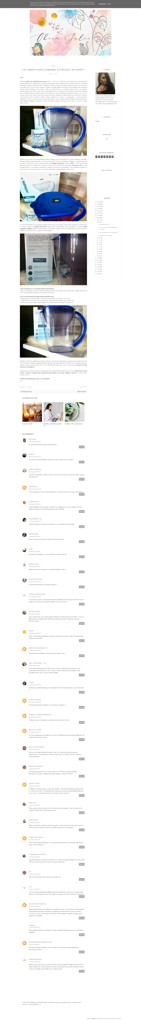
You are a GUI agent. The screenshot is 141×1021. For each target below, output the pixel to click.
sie (99, 242)
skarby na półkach (36, 837)
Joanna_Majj (33, 534)
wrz (100, 240)
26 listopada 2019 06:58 (35, 702)
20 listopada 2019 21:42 (35, 504)
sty (99, 255)
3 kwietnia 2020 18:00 (34, 961)
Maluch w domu (35, 730)
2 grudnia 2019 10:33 (34, 768)
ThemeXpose (99, 1018)
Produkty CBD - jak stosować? (74, 424)
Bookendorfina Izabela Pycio (40, 942)
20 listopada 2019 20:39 (35, 489)
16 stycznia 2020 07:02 (34, 874)
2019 (98, 217)
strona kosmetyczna (37, 594)
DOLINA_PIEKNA (34, 611)
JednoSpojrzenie (35, 959)
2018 (98, 258)
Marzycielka (33, 564)
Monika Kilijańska (36, 766)
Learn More (102, 4)
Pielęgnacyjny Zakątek (37, 854)
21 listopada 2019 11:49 (34, 536)
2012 (98, 271)
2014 (98, 267)
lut (99, 253)
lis (99, 222)
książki (97, 121)
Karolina (32, 803)
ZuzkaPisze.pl (34, 501)
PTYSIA (31, 682)
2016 (98, 262)
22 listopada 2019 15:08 (35, 596)
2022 (98, 211)
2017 (98, 260)
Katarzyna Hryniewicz (37, 904)
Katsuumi (32, 439)
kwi (100, 251)
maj (100, 249)
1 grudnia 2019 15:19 (34, 749)
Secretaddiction (35, 519)
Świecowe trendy (27, 424)
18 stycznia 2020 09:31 (34, 906)
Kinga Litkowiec (35, 699)
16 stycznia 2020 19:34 (34, 889)
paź (100, 238)
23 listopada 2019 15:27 (35, 614)
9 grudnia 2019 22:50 (34, 805)
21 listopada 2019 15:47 (34, 551)
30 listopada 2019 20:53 (35, 732)
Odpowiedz (81, 446)
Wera (31, 549)
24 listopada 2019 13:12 (34, 665)
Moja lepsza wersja (36, 747)
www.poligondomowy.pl (38, 648)
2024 (98, 206)
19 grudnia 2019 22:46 (34, 857)
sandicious (33, 486)
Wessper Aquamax (29, 101)
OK (30, 871)
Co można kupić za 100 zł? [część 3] (108, 232)
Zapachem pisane (35, 579)
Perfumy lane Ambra (103, 224)
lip (99, 244)
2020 (98, 215)
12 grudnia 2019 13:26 (34, 839)
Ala (30, 886)
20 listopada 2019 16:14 (35, 441)
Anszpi (31, 631)
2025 (98, 204)
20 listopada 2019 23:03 (35, 521)
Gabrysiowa (33, 820)
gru (100, 220)
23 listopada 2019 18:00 (35, 633)
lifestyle (53, 66)
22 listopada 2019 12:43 (35, 581)
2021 (98, 213)
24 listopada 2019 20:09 (35, 685)
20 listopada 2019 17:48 (35, 456)
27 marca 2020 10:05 (34, 944)
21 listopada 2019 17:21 (34, 566)
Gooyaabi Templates (116, 1018)
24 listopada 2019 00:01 (35, 650)
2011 (98, 273)
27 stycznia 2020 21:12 (34, 927)
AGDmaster (42, 159)
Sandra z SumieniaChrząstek (40, 714)
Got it (109, 4)
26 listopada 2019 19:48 (35, 717)
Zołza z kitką (34, 783)
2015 (98, 264)
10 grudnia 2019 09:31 (34, 822)
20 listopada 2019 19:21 (35, 472)
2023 (98, 208)
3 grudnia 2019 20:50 (34, 786)
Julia (52, 73)
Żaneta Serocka (35, 469)
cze (100, 247)
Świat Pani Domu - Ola (37, 663)
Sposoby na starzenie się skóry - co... (53, 424)
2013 (98, 269)
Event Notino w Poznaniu (105, 235)
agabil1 (32, 454)
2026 (98, 202)
